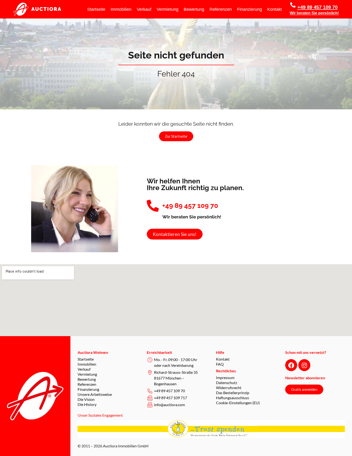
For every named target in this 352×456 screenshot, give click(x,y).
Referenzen (221, 9)
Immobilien (121, 9)
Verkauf (144, 9)
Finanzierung (249, 9)
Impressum (225, 377)
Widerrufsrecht (228, 387)
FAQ (220, 364)
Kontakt (274, 9)
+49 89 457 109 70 (317, 7)
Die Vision (86, 399)
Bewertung (194, 9)
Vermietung (167, 9)
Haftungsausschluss (232, 397)
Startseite (96, 9)
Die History (87, 404)
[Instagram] (304, 365)
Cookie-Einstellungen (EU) (238, 402)
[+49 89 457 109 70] (292, 5)
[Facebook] (291, 365)
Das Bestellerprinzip (232, 392)
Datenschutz (226, 382)
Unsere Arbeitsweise (95, 394)
